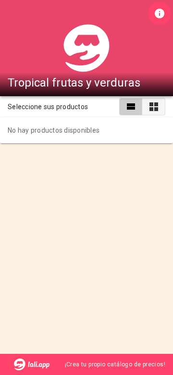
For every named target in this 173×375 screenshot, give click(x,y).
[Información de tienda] (159, 13)
